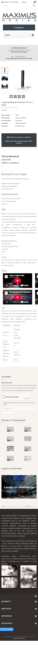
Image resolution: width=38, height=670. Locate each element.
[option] (4, 70)
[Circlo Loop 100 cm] (10, 448)
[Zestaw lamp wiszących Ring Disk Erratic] (28, 438)
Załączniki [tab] (6, 159)
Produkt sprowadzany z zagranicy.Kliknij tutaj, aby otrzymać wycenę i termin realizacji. (19, 140)
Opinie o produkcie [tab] (10, 163)
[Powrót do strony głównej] (12, 56)
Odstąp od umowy (6, 629)
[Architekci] (9, 570)
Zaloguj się (5, 2)
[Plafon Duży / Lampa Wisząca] (28, 458)
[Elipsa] (28, 448)
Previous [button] (2, 92)
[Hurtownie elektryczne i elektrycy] (9, 582)
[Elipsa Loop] (28, 429)
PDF (19, 96)
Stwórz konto (15, 2)
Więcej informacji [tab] (10, 156)
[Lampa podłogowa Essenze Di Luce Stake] (5, 70)
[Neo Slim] (10, 438)
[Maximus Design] (19, 17)
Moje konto (6, 623)
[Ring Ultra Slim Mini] (10, 429)
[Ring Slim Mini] (10, 458)
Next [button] (6, 92)
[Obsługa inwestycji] (28, 576)
